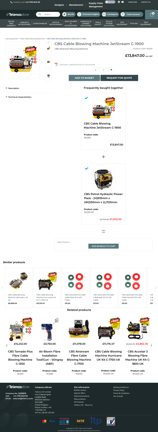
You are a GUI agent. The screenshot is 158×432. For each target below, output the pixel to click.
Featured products (81, 396)
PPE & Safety (98, 23)
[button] (2, 287)
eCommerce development (67, 431)
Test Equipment (145, 23)
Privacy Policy (118, 390)
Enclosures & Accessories (71, 23)
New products (80, 399)
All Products (79, 402)
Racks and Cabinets (11, 23)
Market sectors (80, 390)
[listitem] (18, 288)
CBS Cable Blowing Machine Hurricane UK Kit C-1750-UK (108, 355)
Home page (132, 2)
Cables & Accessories (24, 23)
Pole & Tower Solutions (109, 23)
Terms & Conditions (121, 393)
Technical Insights (90, 14)
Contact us (145, 2)
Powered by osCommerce (91, 431)
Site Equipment (122, 23)
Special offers (79, 393)
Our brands (118, 396)
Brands (71, 14)
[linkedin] (119, 2)
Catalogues (112, 14)
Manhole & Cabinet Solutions (85, 23)
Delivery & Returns (121, 387)
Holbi (80, 431)
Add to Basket (84, 78)
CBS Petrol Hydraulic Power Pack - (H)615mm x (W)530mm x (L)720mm (103, 198)
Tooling (134, 23)
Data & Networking (55, 23)
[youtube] (122, 2)
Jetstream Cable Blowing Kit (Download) (77, 64)
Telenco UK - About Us (83, 405)
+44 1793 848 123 (32, 2)
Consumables (40, 23)
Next (48, 76)
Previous (48, 41)
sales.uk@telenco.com (23, 398)
